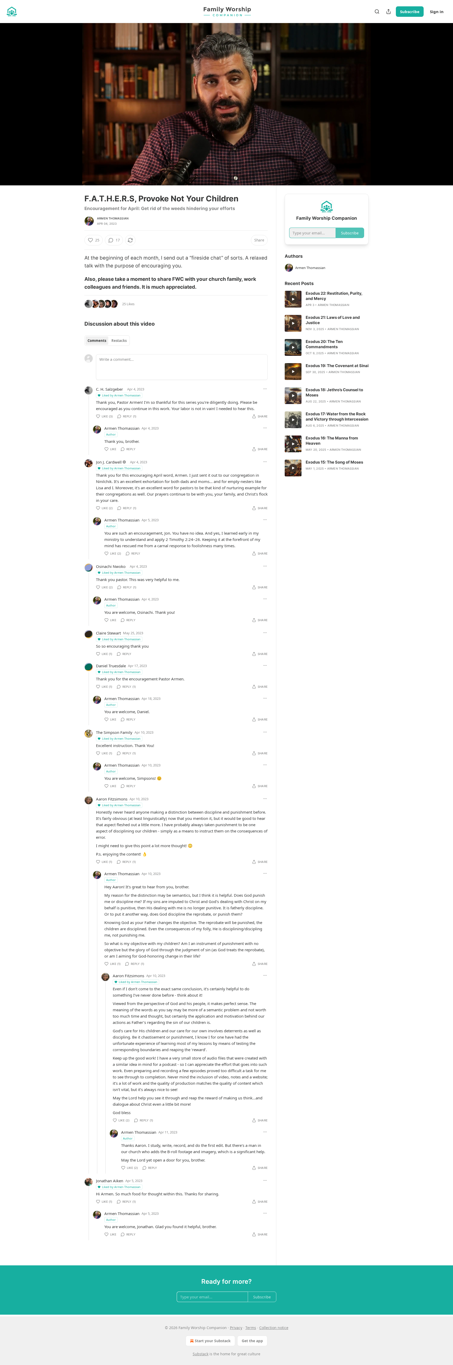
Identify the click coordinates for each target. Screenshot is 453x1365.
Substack (200, 1353)
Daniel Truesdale (111, 665)
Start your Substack (213, 1340)
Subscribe (409, 11)
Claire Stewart (108, 633)
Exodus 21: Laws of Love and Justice (333, 320)
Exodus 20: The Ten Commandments (324, 344)
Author (111, 434)
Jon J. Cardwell (109, 462)
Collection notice (273, 1327)
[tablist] (107, 340)
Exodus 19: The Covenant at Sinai (337, 365)
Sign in (437, 11)
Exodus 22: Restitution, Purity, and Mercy (334, 296)
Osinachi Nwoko (111, 566)
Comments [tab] (97, 340)
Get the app (252, 1340)
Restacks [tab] (119, 340)
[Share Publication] (388, 11)
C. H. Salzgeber (109, 389)
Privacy (236, 1327)
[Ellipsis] (265, 389)
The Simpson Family (114, 732)
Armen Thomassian (112, 218)
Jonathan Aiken (109, 1180)
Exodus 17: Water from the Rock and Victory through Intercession (337, 416)
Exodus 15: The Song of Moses (334, 462)
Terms (250, 1327)
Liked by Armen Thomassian (121, 395)
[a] (293, 299)
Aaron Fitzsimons (111, 799)
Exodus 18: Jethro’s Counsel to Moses (334, 392)
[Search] (377, 11)
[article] (327, 299)
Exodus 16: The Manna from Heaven (332, 441)
